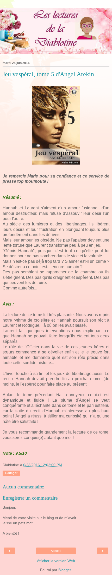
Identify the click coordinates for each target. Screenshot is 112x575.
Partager (11, 473)
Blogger (64, 570)
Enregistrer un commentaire (30, 498)
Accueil (56, 551)
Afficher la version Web (56, 561)
